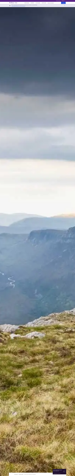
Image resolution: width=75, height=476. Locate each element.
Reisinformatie (44, 2)
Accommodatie (38, 2)
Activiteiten (32, 2)
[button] (65, 5)
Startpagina (16, 474)
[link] (63, 3)
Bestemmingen (27, 2)
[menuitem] (27, 3)
